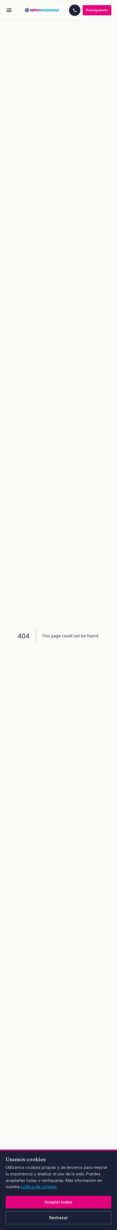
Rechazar (58, 1217)
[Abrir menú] (9, 10)
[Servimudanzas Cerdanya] (41, 10)
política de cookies (39, 1186)
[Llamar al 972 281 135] (74, 10)
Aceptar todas (58, 1202)
